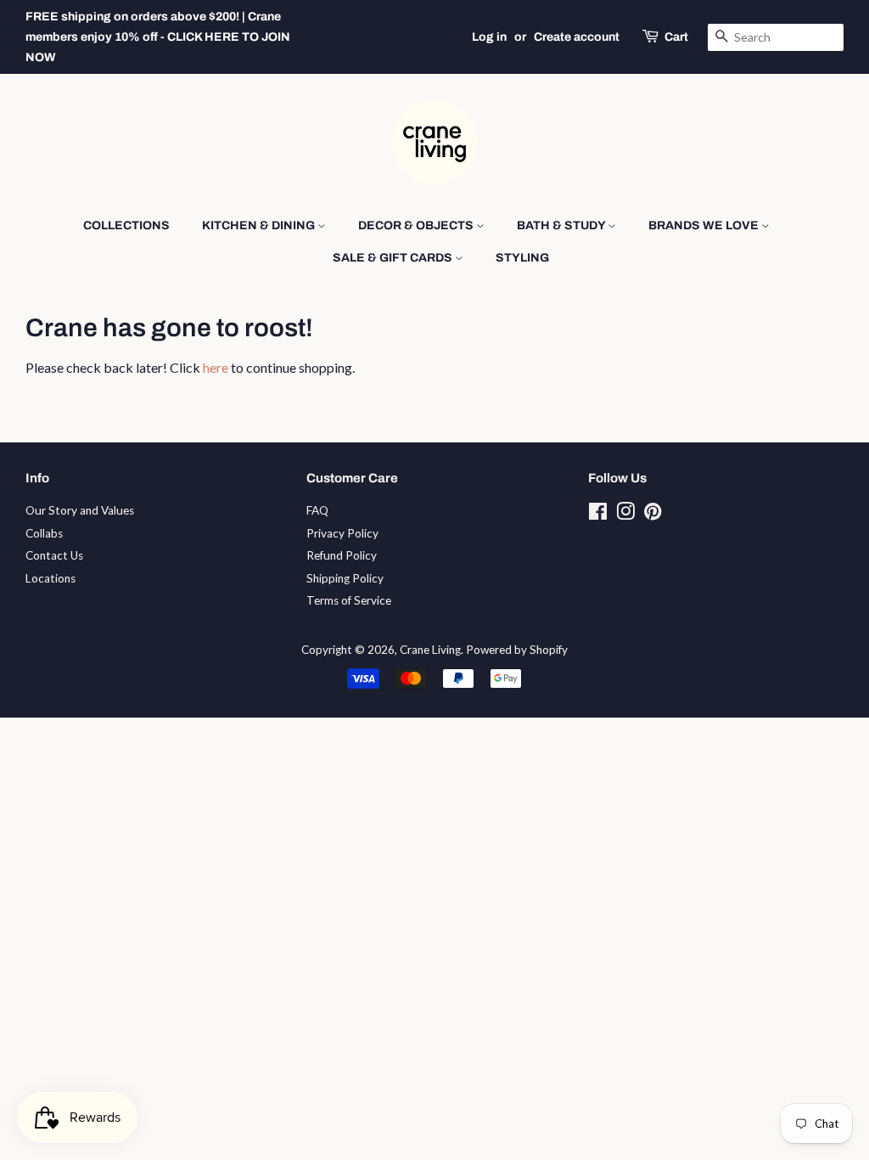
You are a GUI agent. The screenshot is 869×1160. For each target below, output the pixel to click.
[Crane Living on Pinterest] (652, 514)
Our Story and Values (79, 510)
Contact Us (54, 555)
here (215, 367)
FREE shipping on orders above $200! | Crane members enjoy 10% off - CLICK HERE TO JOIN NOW (157, 37)
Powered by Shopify (517, 649)
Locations (50, 578)
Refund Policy (341, 555)
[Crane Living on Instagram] (625, 514)
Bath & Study (562, 225)
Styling (522, 257)
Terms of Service (348, 600)
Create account (577, 37)
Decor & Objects (417, 225)
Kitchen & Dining (259, 225)
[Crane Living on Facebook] (598, 514)
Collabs (44, 533)
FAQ (317, 510)
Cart (676, 37)
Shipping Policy (345, 578)
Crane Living (430, 649)
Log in (489, 37)
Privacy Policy (342, 533)
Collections (126, 225)
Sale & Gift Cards (394, 257)
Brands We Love (704, 225)
